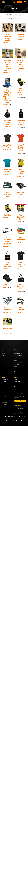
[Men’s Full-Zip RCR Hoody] (20, 110)
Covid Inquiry (16, 364)
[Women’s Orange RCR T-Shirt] (20, 134)
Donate (15, 379)
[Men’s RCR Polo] (7, 134)
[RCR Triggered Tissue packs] (7, 24)
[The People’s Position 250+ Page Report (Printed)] (7, 78)
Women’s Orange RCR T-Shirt (20, 148)
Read (3, 358)
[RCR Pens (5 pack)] (7, 297)
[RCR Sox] (7, 204)
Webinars (3, 353)
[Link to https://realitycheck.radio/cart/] (14, 2)
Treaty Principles (17, 369)
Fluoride (15, 371)
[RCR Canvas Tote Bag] (7, 252)
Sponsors (16, 384)
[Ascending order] (20, 14)
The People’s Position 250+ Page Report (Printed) (7, 95)
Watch (3, 355)
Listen (3, 357)
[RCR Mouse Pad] (7, 318)
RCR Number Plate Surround (7, 241)
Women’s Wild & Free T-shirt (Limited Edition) (7, 65)
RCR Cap (7, 285)
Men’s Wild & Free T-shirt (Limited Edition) (20, 64)
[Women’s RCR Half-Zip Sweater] (7, 110)
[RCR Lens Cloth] (20, 182)
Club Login (4, 381)
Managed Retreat (17, 357)
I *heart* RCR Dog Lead (7, 194)
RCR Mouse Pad (7, 329)
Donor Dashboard (5, 383)
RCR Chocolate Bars (21, 217)
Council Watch (17, 351)
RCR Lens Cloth (20, 193)
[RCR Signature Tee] (20, 252)
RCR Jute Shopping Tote (20, 287)
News (3, 351)
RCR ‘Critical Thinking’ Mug (20, 91)
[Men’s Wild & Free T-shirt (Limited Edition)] (20, 48)
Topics (3, 360)
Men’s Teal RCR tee (7, 171)
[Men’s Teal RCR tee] (7, 159)
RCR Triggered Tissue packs (7, 37)
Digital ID (16, 358)
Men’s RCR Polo (7, 146)
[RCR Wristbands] (20, 227)
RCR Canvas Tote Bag (7, 264)
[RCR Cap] (7, 274)
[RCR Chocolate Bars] (20, 204)
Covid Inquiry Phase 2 (18, 362)
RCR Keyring (21, 309)
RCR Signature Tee (21, 264)
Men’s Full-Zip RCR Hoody (20, 122)
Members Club (17, 381)
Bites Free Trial (5, 379)
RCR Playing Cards (21, 172)
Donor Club (16, 383)
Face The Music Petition (19, 355)
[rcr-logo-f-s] (3, 1)
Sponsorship (16, 386)
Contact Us (4, 396)
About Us (3, 394)
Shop (3, 398)
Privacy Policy (4, 404)
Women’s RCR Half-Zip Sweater (7, 123)
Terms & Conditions (5, 406)
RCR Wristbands (20, 239)
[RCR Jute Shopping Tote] (20, 274)
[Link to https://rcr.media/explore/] (12, 2)
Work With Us (4, 402)
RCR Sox (7, 215)
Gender (15, 366)
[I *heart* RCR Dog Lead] (7, 182)
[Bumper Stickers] (20, 24)
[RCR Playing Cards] (20, 159)
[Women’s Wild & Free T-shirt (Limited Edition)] (7, 48)
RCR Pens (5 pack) (7, 309)
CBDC (15, 360)
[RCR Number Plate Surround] (7, 227)
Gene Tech (16, 368)
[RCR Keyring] (20, 297)
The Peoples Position (18, 353)
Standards (4, 400)
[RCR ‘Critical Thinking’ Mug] (20, 78)
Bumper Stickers (21, 36)
